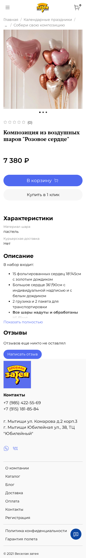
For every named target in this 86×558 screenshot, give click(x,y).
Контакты (14, 509)
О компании (17, 468)
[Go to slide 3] (46, 112)
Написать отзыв (22, 354)
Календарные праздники (48, 19)
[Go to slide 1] (40, 112)
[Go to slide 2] (43, 112)
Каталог (12, 476)
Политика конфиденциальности (36, 531)
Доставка (14, 493)
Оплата (12, 501)
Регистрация (17, 518)
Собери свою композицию (39, 25)
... (6, 25)
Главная (10, 19)
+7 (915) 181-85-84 (21, 408)
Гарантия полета (21, 539)
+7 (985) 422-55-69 (22, 402)
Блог (9, 484)
